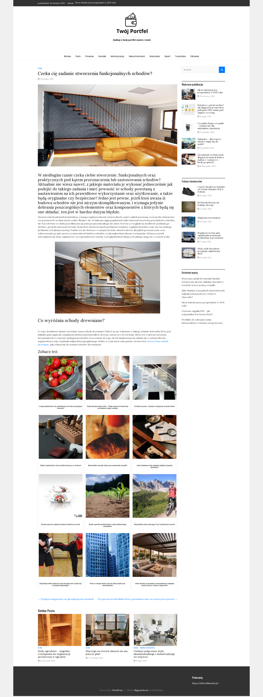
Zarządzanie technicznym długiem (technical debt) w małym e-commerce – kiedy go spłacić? (211, 159)
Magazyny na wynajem (209, 217)
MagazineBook (141, 690)
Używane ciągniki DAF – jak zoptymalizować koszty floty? (100, 3)
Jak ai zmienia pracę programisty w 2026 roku (210, 91)
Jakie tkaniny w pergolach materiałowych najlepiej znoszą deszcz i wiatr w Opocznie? (203, 293)
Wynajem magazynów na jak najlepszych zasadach (66, 599)
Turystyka (180, 56)
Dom (78, 56)
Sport (167, 56)
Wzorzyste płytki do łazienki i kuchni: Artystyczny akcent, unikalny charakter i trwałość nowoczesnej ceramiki (203, 282)
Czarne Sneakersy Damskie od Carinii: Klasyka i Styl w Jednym (211, 189)
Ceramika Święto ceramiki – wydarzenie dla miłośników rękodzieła (211, 126)
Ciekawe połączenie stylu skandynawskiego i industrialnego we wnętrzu (154, 654)
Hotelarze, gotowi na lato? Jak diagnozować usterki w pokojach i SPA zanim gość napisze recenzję (211, 109)
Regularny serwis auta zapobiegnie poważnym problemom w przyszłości (210, 235)
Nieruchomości (137, 56)
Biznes (67, 56)
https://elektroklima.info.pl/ (205, 683)
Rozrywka (155, 56)
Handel (102, 56)
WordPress (117, 690)
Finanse (89, 56)
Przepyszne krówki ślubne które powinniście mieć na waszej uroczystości (137, 599)
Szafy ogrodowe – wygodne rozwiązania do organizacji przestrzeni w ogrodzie (54, 654)
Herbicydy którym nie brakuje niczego (208, 203)
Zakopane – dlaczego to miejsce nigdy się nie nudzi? (209, 141)
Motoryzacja (117, 56)
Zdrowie (194, 56)
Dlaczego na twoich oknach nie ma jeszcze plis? (107, 653)
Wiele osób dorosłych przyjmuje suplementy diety (209, 251)
